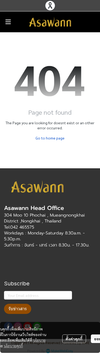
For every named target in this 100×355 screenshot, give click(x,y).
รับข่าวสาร (18, 309)
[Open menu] (8, 22)
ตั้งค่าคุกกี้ (74, 338)
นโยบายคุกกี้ (13, 345)
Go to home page (50, 137)
